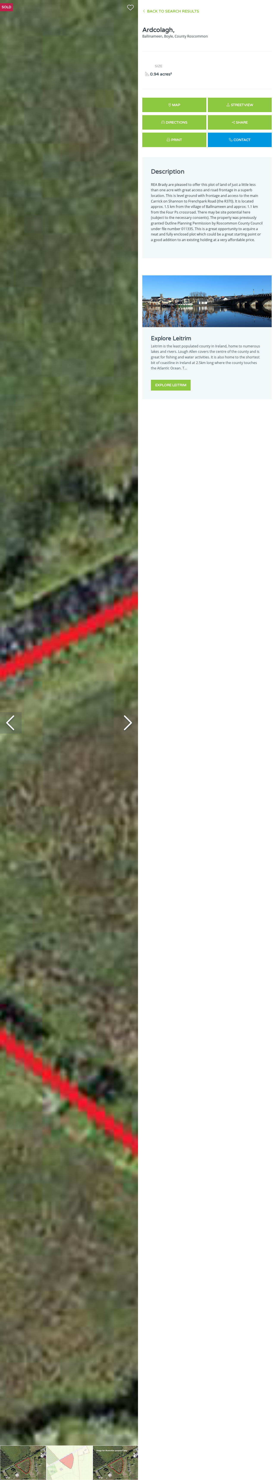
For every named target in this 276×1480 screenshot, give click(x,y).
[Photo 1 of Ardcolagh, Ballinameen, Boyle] (23, 1462)
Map (176, 105)
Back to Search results (173, 11)
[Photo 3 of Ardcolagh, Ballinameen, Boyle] (116, 1462)
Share (242, 122)
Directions (176, 122)
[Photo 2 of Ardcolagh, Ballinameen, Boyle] (69, 1462)
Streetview (242, 105)
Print (176, 140)
